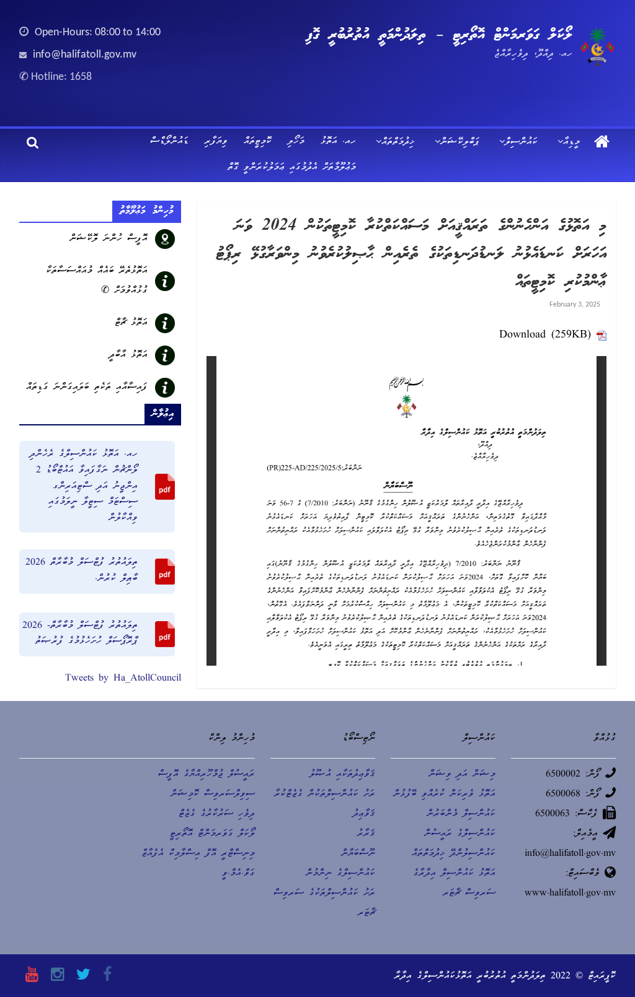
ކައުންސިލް (521, 142)
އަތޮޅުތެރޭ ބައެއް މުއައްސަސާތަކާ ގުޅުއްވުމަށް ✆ (97, 281)
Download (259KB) (545, 335)
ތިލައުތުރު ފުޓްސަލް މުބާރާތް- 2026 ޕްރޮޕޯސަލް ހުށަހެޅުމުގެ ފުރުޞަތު (80, 634)
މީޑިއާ (571, 142)
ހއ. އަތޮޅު (338, 141)
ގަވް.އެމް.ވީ (238, 873)
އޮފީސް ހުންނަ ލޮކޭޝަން (108, 239)
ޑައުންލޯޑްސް (169, 141)
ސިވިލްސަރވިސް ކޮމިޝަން (213, 794)
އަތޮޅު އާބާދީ (128, 355)
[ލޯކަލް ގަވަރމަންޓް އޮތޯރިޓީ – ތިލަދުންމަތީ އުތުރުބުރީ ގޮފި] (602, 143)
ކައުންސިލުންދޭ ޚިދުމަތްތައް (453, 854)
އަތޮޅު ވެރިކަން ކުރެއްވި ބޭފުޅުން (444, 794)
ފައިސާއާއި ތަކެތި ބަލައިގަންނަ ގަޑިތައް (87, 387)
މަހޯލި (296, 141)
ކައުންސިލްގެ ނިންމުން (340, 873)
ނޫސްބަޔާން (358, 854)
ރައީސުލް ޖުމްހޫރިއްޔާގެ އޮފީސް (206, 774)
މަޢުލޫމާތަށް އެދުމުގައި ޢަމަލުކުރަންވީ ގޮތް (292, 167)
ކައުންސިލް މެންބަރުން (461, 814)
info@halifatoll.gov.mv (84, 55)
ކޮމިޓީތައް (258, 141)
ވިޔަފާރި (216, 141)
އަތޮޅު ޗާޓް (131, 323)
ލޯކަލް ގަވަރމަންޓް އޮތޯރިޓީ (212, 834)
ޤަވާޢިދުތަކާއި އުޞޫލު (342, 774)
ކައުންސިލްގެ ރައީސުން (459, 834)
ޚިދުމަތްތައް (398, 142)
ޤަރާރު (366, 834)
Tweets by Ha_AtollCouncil (123, 678)
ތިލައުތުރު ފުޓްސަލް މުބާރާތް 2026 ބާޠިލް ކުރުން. (81, 570)
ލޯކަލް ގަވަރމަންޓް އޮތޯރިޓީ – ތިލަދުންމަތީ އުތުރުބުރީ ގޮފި (439, 35)
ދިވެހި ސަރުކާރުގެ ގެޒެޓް (217, 814)
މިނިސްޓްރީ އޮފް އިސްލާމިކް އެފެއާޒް (198, 854)
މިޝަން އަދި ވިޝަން (462, 774)
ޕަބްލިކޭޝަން (459, 142)
